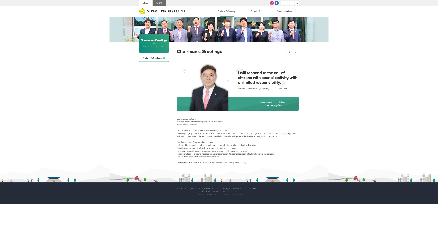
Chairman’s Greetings (227, 11)
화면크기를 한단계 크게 (283, 3)
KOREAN (159, 3)
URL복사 (296, 52)
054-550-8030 (238, 189)
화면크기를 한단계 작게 (292, 3)
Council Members (284, 11)
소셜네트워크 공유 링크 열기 (289, 52)
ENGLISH (146, 3)
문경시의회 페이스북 (277, 3)
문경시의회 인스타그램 (272, 3)
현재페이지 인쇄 (297, 3)
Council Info (256, 11)
